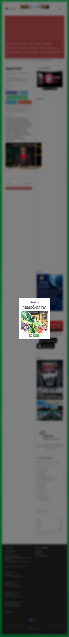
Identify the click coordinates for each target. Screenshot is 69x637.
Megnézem (36, 335)
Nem (31, 335)
